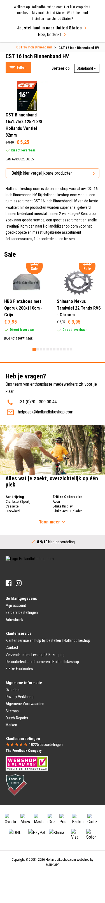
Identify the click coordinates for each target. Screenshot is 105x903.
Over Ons (13, 689)
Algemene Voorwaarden (25, 703)
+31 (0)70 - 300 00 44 (37, 401)
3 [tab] (41, 349)
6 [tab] (51, 349)
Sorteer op (60, 68)
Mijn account (16, 605)
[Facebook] (8, 583)
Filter (21, 67)
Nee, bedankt (49, 34)
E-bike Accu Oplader (67, 511)
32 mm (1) (26, 229)
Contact (12, 647)
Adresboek (14, 619)
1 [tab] (34, 349)
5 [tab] (47, 349)
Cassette (12, 506)
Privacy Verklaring (20, 696)
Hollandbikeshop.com (61, 860)
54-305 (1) (26, 166)
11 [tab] (67, 349)
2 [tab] (37, 349)
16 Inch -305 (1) (30, 204)
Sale (15, 46)
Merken (11, 725)
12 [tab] (71, 349)
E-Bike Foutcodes (19, 668)
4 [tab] (44, 349)
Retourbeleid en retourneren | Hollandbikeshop (42, 661)
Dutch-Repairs (17, 718)
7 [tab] (54, 349)
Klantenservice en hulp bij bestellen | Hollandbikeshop (48, 640)
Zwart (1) (25, 254)
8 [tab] (57, 349)
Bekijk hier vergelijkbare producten (42, 173)
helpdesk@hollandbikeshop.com (45, 412)
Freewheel (13, 511)
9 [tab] (61, 349)
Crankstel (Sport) (18, 501)
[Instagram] (19, 583)
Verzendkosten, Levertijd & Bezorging (35, 654)
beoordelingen (46, 744)
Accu (56, 501)
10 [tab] (64, 349)
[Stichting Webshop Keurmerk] (27, 763)
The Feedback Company (23, 751)
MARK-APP (52, 865)
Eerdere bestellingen (22, 612)
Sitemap (12, 711)
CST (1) (24, 78)
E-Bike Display (63, 506)
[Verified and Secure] (16, 784)
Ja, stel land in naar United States (49, 28)
